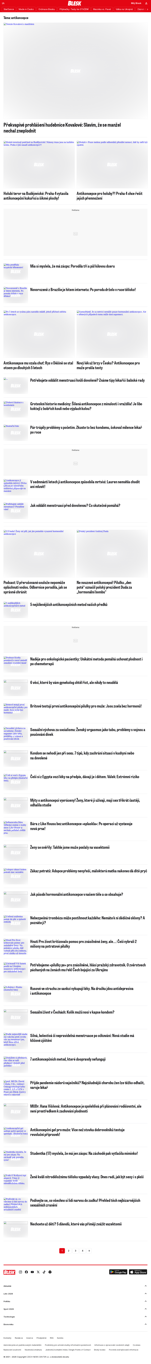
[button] (118, 1272)
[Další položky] (147, 9)
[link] (20, 1272)
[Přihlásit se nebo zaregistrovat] (146, 3)
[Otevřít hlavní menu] (3, 3)
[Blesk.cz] (75, 3)
